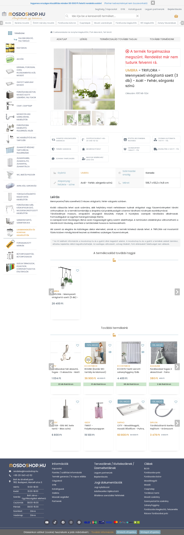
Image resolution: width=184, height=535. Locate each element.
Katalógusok (135, 9)
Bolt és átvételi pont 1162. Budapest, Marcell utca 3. (27, 481)
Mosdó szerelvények (103, 23)
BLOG (146, 468)
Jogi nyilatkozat (102, 487)
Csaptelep (149, 489)
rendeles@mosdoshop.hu (25, 471)
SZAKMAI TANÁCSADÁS (65, 158)
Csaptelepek (85, 23)
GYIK (123, 9)
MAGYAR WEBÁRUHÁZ (94, 158)
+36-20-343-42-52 (22, 475)
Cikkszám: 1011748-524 (136, 93)
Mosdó (147, 484)
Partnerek (57, 501)
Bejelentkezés (175, 9)
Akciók (8, 23)
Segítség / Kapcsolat (106, 9)
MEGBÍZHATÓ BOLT (93, 149)
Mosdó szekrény (152, 497)
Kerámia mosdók (22, 23)
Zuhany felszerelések (167, 23)
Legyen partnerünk (154, 9)
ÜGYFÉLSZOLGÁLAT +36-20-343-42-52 (96, 139)
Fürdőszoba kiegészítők (126, 23)
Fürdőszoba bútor (152, 476)
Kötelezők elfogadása (126, 532)
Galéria (55, 493)
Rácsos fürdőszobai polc (156, 513)
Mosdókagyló (150, 480)
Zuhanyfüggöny (151, 505)
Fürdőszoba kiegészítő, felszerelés (161, 509)
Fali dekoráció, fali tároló (101, 32)
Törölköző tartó (151, 493)
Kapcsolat (57, 468)
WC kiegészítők (147, 23)
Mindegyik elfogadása (149, 532)
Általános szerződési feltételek (109, 495)
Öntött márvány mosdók (43, 23)
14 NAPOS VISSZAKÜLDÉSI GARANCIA (66, 139)
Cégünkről (57, 480)
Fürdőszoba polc (152, 472)
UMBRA (132, 70)
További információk (102, 532)
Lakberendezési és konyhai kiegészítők (71, 32)
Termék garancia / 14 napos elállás (69, 476)
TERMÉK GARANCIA (63, 149)
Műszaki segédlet (60, 497)
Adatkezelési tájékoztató (106, 491)
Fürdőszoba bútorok (67, 23)
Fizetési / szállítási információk (67, 472)
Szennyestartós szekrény (156, 501)
